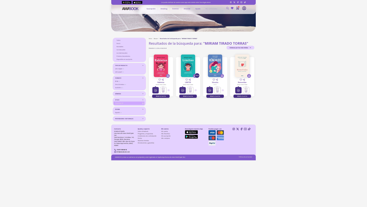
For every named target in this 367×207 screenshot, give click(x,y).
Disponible (119, 103)
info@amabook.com (123, 152)
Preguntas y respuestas (145, 134)
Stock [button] (117, 100)
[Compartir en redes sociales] (163, 80)
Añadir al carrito (161, 96)
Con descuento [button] (121, 50)
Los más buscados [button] (122, 53)
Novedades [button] (120, 46)
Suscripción (151, 9)
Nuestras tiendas (143, 140)
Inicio (150, 38)
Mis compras (165, 138)
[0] (238, 9)
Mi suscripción (166, 136)
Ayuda (197, 9)
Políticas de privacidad (245, 157)
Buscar (156, 38)
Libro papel (119, 72)
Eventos (175, 9)
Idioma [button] (117, 109)
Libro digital (119, 69)
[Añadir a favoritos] (159, 79)
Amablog (164, 9)
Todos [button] (118, 40)
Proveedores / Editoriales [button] (124, 119)
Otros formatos (120, 84)
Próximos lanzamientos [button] (123, 56)
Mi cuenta (164, 131)
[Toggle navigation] (236, 13)
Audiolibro (119, 87)
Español (118, 112)
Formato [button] (118, 78)
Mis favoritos (165, 134)
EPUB (117, 81)
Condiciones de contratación (147, 136)
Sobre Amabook (143, 131)
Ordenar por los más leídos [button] (239, 48)
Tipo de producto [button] (121, 65)
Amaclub (187, 9)
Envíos (140, 138)
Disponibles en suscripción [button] (124, 59)
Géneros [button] (118, 94)
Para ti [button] (118, 43)
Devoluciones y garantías (146, 143)
